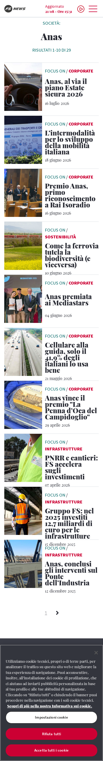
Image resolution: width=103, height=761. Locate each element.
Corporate (81, 71)
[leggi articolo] (23, 86)
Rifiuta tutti (51, 733)
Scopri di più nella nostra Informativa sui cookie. (49, 705)
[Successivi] (57, 613)
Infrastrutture (63, 449)
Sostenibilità (60, 237)
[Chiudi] (96, 652)
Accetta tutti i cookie (51, 750)
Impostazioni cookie (51, 717)
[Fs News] (17, 9)
